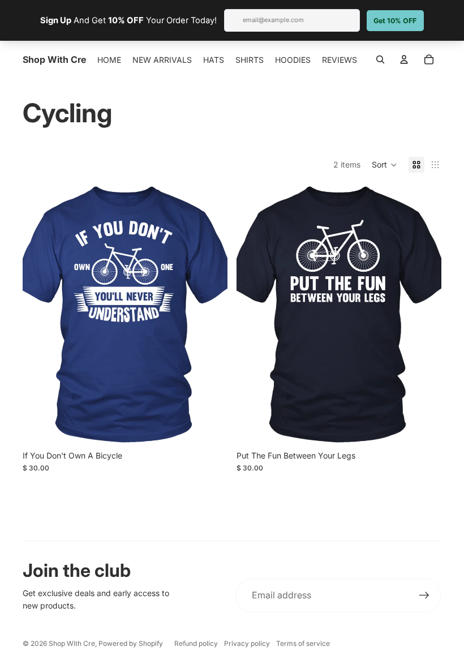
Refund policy (196, 643)
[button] (384, 164)
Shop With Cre (72, 643)
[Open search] (380, 59)
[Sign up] (424, 595)
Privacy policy (247, 643)
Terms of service (303, 643)
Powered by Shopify (130, 643)
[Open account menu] (404, 59)
